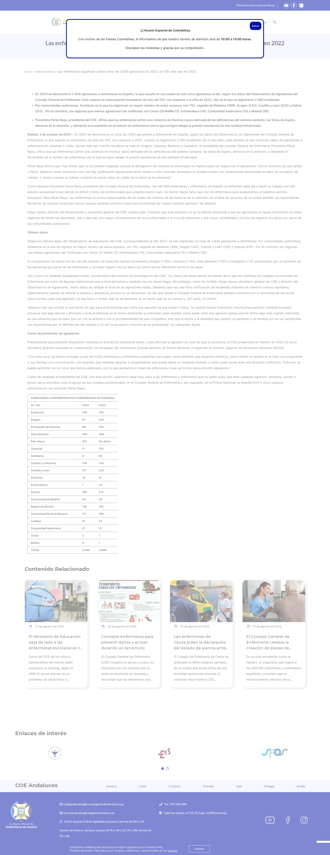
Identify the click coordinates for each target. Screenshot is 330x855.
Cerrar (255, 25)
